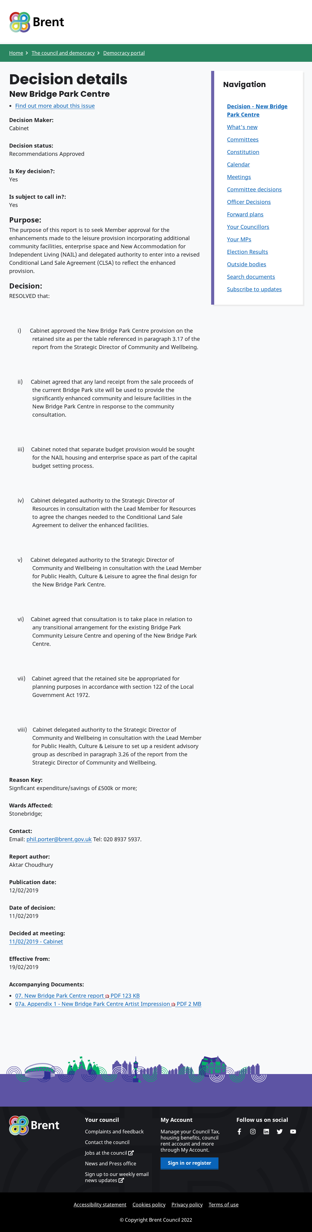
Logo (36, 22)
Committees (243, 139)
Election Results (247, 251)
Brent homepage (34, 1125)
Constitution (243, 152)
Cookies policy (149, 1205)
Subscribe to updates (254, 289)
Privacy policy (187, 1205)
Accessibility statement (100, 1205)
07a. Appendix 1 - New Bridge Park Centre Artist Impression (108, 1003)
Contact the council (107, 1142)
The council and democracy (63, 53)
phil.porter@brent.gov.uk (59, 839)
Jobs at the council (106, 1153)
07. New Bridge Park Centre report (77, 995)
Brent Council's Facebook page (239, 1132)
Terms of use (224, 1205)
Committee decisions (254, 189)
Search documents (251, 276)
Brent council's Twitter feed (280, 1132)
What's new (242, 127)
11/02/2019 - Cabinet (36, 941)
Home (16, 53)
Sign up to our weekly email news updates (117, 1177)
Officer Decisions (249, 201)
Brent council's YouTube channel (293, 1132)
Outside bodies (246, 264)
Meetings (239, 176)
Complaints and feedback (114, 1132)
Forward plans (245, 214)
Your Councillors (248, 226)
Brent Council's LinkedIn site (266, 1132)
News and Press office (110, 1163)
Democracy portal (124, 53)
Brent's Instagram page (253, 1132)
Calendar (238, 164)
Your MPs (239, 239)
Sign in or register (189, 1163)
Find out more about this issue (55, 105)
